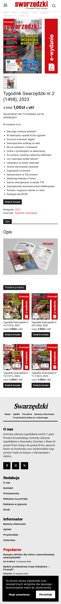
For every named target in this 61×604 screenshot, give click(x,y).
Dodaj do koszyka (12, 202)
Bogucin (7, 573)
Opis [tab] (7, 221)
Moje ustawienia (19, 594)
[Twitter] (24, 465)
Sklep (14, 12)
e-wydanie (24, 12)
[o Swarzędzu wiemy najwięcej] (31, 5)
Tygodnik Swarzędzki (25, 212)
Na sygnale (9, 561)
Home (6, 12)
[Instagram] (15, 465)
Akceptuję (45, 594)
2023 (35, 12)
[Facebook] (6, 465)
